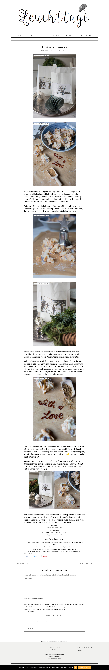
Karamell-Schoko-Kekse (54, 656)
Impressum (70, 35)
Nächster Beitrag (85, 563)
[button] (28, 556)
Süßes (31, 35)
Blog (20, 35)
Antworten (30, 628)
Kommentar (28, 578)
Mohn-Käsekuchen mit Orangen (54, 658)
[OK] (107, 667)
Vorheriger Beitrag (24, 563)
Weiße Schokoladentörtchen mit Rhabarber (54, 652)
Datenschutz (86, 35)
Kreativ (56, 35)
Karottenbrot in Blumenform (55, 649)
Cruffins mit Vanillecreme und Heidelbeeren (54, 654)
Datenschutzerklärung (84, 667)
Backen (54, 44)
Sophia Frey (49, 50)
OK (75, 667)
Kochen (44, 35)
